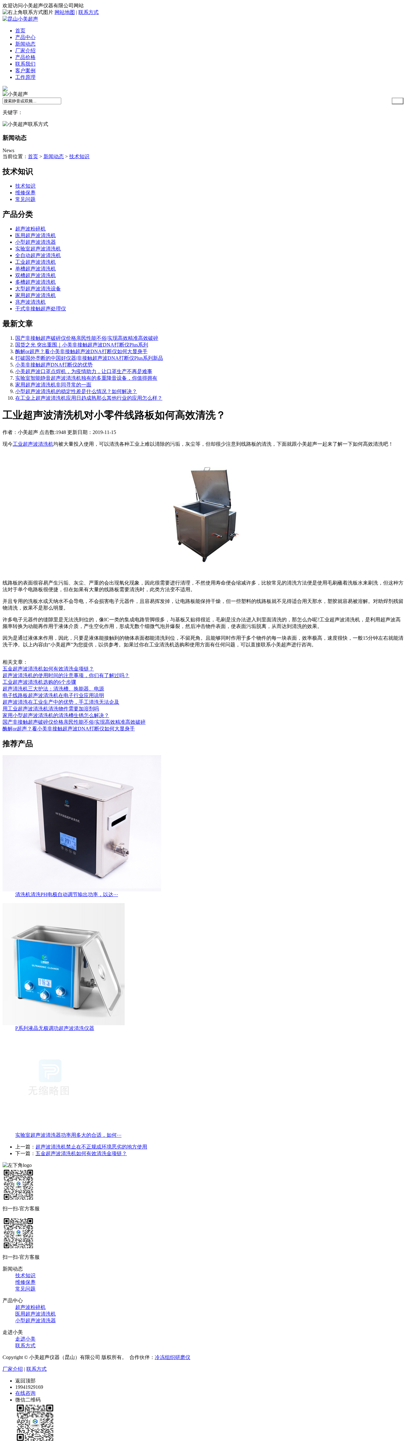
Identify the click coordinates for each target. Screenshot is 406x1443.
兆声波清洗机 (30, 302)
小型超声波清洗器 (35, 242)
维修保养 (25, 192)
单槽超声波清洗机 (35, 268)
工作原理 (25, 77)
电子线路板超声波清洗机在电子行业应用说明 (53, 695)
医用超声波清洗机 (35, 235)
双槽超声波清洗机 (35, 275)
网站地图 (65, 12)
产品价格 (25, 57)
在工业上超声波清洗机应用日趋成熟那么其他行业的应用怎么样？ (88, 398)
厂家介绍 (25, 50)
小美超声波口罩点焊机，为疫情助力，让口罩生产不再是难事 (83, 371)
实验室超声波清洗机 (38, 248)
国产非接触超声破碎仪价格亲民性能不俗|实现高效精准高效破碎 (86, 338)
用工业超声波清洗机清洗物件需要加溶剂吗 (51, 708)
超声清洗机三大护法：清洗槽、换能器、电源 (53, 688)
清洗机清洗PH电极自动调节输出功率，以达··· (66, 894)
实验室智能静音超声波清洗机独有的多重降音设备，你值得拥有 (86, 378)
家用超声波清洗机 (35, 295)
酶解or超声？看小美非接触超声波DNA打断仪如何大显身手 (81, 351)
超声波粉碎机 (30, 228)
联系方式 (88, 12)
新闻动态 (25, 44)
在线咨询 (25, 1393)
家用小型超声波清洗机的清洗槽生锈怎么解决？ (56, 715)
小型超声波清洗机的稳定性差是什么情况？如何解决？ (76, 391)
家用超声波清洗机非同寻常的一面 (53, 384)
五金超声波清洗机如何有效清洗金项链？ (48, 668)
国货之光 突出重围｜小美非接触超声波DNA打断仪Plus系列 (81, 344)
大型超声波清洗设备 (38, 288)
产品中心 (25, 37)
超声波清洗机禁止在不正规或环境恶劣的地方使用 (91, 1146)
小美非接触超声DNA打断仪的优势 (54, 364)
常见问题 (25, 199)
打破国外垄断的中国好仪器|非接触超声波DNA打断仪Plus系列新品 (89, 358)
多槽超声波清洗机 (35, 282)
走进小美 (25, 1339)
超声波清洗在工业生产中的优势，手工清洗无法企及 (61, 702)
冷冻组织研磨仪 (172, 1357)
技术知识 (79, 156)
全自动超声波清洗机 (38, 255)
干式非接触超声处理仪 (40, 308)
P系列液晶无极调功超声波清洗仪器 (54, 1028)
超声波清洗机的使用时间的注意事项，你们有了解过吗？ (66, 675)
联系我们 (25, 64)
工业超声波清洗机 (35, 262)
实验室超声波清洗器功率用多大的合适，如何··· (68, 1135)
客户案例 (25, 70)
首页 (20, 30)
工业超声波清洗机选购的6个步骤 (39, 682)
